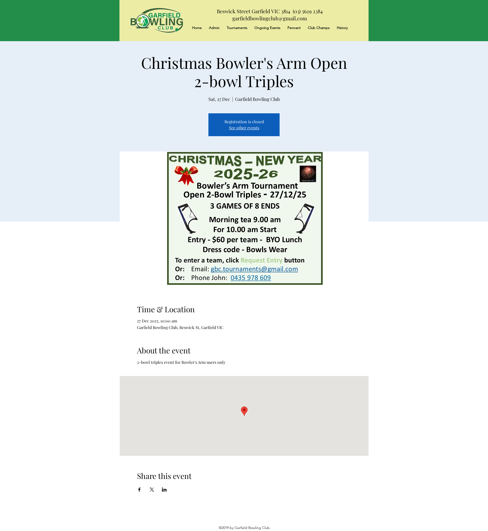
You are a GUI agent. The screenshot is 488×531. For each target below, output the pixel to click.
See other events (244, 127)
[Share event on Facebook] (139, 490)
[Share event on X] (151, 490)
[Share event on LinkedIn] (164, 490)
